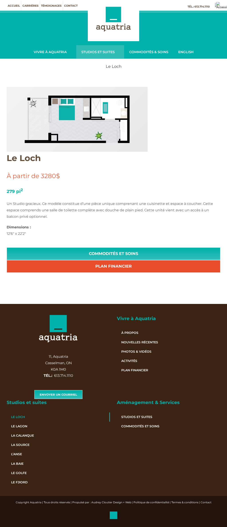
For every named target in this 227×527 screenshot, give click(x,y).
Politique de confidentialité (151, 502)
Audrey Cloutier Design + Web (111, 502)
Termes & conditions (184, 502)
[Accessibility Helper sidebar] (221, 5)
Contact (206, 502)
